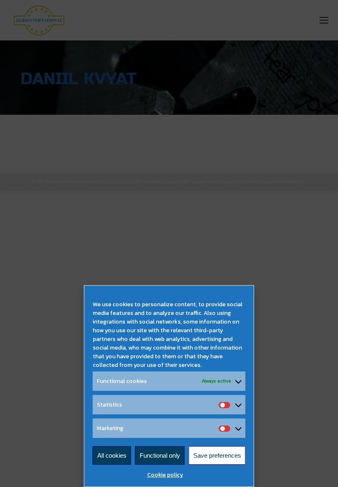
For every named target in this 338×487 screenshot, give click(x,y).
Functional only (160, 455)
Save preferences (217, 455)
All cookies (112, 455)
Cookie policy (165, 474)
